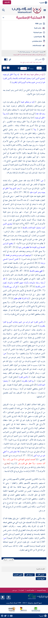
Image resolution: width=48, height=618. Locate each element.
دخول (6, 2)
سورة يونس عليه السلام (24, 52)
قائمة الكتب (38, 36)
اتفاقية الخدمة (30, 590)
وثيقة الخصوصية (41, 590)
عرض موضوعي (37, 41)
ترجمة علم (29, 575)
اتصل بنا (21, 590)
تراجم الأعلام (37, 45)
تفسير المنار (35, 52)
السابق (10, 560)
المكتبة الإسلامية (29, 17)
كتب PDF (38, 23)
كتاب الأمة (37, 28)
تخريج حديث (41, 578)
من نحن (14, 590)
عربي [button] (42, 2)
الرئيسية (42, 52)
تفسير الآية (41, 575)
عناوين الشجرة (18, 575)
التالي (6, 560)
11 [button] (40, 68)
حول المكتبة (37, 32)
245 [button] (24, 68)
